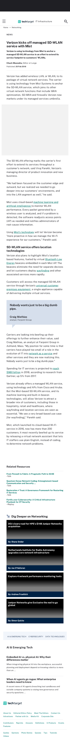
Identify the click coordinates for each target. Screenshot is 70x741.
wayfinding (43, 270)
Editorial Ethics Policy (23, 713)
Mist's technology (24, 232)
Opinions (15, 733)
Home (5, 27)
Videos (6, 736)
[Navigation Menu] (4, 21)
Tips (45, 733)
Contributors (8, 723)
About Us (7, 713)
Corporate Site (47, 716)
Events (61, 723)
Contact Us (55, 713)
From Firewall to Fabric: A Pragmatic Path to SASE (30, 474)
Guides (6, 733)
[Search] (66, 21)
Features (7, 726)
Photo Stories (26, 733)
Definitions (39, 723)
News (10, 35)
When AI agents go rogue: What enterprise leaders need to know (31, 680)
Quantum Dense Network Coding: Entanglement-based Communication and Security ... (32, 482)
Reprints (19, 723)
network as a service (40, 353)
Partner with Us (21, 716)
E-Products (51, 723)
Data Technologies (54, 637)
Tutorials (53, 733)
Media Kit (35, 716)
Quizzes (38, 733)
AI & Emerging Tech (16, 637)
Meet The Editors (41, 713)
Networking (16, 27)
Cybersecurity (35, 637)
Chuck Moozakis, (14, 63)
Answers (29, 723)
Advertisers (8, 716)
